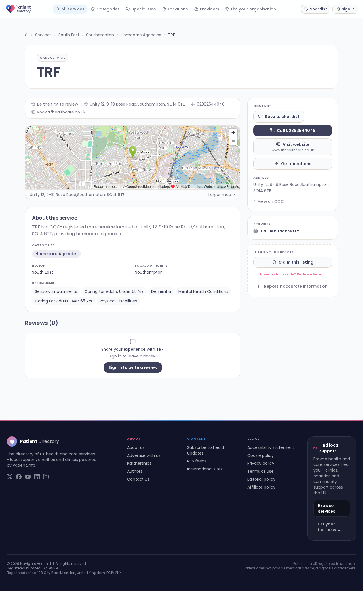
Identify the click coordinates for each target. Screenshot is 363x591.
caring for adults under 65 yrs (114, 291)
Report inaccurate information (296, 286)
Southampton (100, 35)
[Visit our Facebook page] (19, 476)
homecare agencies (56, 253)
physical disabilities (118, 301)
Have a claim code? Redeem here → (292, 274)
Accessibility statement (270, 447)
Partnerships (139, 463)
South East (68, 35)
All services (73, 9)
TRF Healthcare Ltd (279, 231)
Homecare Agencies (141, 35)
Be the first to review (57, 104)
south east (42, 272)
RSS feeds (196, 461)
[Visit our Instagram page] (46, 476)
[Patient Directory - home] (26, 9)
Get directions (296, 163)
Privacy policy (260, 463)
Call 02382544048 (296, 130)
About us (136, 447)
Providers (209, 9)
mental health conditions (203, 291)
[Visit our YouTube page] (28, 476)
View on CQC (271, 201)
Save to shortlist (282, 116)
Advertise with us (144, 455)
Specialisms (144, 9)
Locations (178, 9)
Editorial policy (261, 479)
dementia (161, 291)
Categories (108, 9)
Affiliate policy (261, 487)
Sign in (348, 9)
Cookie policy (260, 455)
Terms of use (260, 471)
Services (43, 35)
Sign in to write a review (132, 367)
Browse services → (329, 508)
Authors (134, 471)
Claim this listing (295, 262)
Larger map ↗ (222, 194)
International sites (205, 469)
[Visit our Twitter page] (9, 476)
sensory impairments (56, 291)
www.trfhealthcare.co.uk (61, 112)
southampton (149, 272)
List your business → (329, 527)
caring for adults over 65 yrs (63, 301)
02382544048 (211, 104)
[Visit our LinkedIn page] (37, 476)
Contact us (138, 479)
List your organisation (253, 9)
